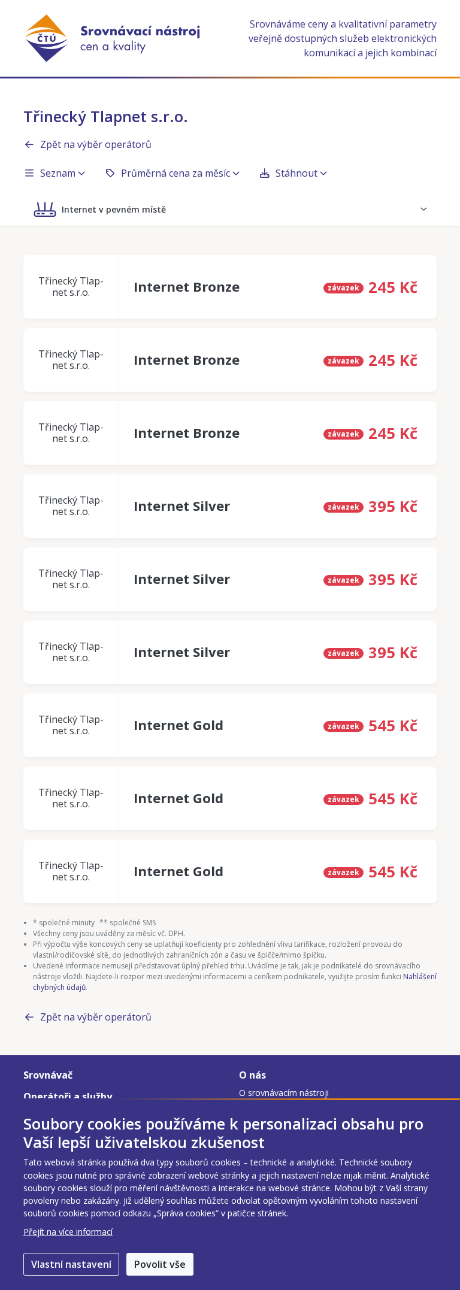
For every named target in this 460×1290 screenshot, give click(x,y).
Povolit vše (160, 1264)
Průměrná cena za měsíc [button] (175, 173)
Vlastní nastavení (71, 1264)
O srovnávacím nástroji (284, 1092)
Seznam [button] (57, 173)
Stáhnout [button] (296, 173)
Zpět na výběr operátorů (96, 144)
